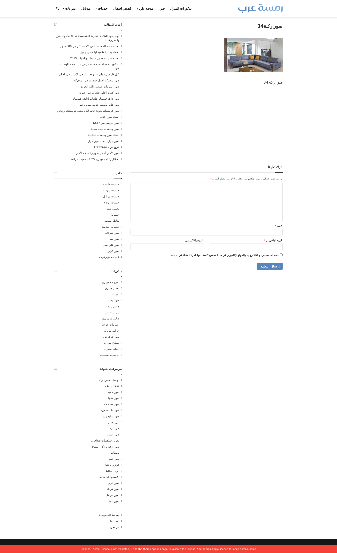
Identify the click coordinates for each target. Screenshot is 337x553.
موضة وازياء (145, 8)
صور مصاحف (111, 404)
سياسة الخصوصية (109, 514)
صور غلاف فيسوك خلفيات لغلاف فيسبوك (96, 98)
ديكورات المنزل (181, 8)
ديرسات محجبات (109, 354)
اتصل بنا (114, 521)
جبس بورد (113, 306)
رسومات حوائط (110, 324)
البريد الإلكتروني (273, 240)
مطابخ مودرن (111, 342)
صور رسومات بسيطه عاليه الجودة (100, 86)
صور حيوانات (112, 232)
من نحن (114, 527)
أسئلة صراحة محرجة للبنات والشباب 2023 (94, 58)
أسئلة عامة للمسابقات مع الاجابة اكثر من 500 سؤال (89, 46)
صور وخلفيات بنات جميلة (105, 128)
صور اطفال (112, 434)
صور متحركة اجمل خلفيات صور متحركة (96, 80)
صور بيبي (114, 238)
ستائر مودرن (112, 288)
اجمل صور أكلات (109, 116)
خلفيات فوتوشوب (109, 257)
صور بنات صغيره (109, 410)
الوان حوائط (112, 470)
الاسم (279, 225)
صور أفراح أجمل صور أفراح (103, 141)
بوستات (115, 452)
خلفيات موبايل (111, 196)
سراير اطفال (112, 312)
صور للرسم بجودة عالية (106, 122)
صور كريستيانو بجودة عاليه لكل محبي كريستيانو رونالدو (88, 110)
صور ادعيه (113, 392)
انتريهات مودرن (110, 282)
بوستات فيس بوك (109, 380)
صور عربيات (112, 489)
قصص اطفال (122, 8)
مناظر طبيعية (111, 220)
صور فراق (113, 482)
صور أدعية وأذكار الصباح (105, 446)
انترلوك (115, 294)
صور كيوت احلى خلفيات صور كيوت (99, 92)
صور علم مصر (111, 244)
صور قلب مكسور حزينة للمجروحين (99, 104)
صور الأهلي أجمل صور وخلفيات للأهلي (97, 153)
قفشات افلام (112, 386)
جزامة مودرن (111, 330)
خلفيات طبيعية (111, 184)
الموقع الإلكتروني (194, 240)
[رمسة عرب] (260, 8)
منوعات (70, 8)
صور (162, 8)
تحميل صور (112, 208)
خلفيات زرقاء (111, 202)
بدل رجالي (113, 422)
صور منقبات (112, 398)
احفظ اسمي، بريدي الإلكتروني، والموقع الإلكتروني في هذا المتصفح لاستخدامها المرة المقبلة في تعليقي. (224, 255)
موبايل (85, 8)
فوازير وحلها (112, 464)
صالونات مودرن (110, 318)
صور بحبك (113, 501)
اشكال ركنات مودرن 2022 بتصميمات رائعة (94, 159)
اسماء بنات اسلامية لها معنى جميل (99, 52)
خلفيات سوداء (111, 190)
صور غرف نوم (111, 336)
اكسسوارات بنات (109, 476)
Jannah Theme (91, 548)
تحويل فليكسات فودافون (105, 440)
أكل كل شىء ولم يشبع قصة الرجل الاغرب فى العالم (89, 74)
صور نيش (113, 300)
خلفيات (115, 214)
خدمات (103, 8)
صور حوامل (112, 495)
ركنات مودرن (111, 348)
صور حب (114, 458)
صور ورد (114, 428)
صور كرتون (112, 250)
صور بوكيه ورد (111, 416)
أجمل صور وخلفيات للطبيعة (103, 134)
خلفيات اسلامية (110, 226)
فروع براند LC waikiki (106, 147)
